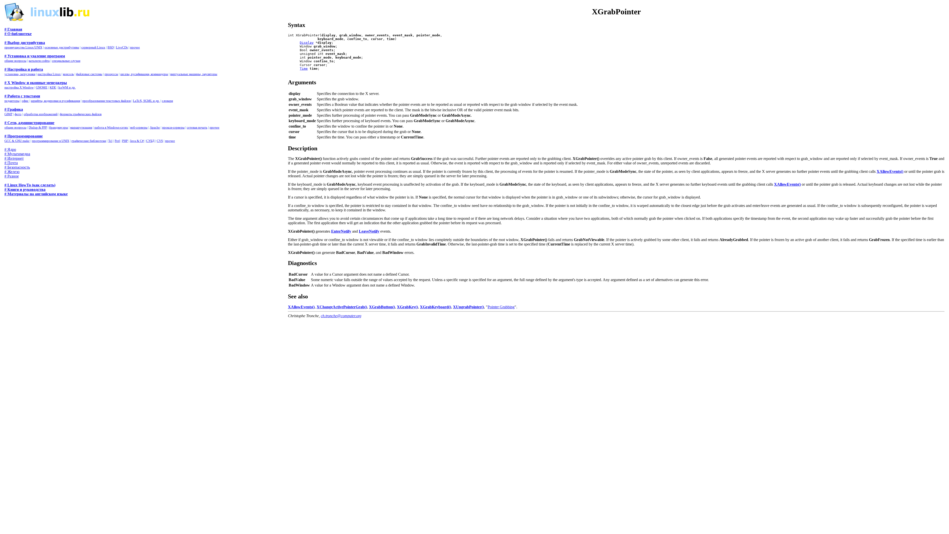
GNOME (41, 87)
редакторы (12, 101)
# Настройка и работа (23, 69)
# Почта (11, 163)
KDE (53, 87)
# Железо (12, 172)
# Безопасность (17, 167)
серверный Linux (93, 47)
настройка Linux (49, 74)
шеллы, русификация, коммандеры (144, 74)
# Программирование (23, 136)
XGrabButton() (382, 307)
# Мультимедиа (17, 154)
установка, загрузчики (19, 74)
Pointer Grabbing (501, 307)
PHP (125, 141)
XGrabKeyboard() (435, 307)
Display (307, 42)
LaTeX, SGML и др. (146, 101)
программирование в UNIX (50, 141)
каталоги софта (39, 61)
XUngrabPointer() (468, 307)
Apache (155, 127)
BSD (111, 47)
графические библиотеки (88, 141)
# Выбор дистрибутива (24, 43)
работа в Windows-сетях (111, 127)
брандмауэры (58, 127)
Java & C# (137, 141)
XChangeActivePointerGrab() (342, 307)
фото (18, 114)
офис (25, 101)
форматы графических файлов (81, 114)
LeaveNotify (369, 231)
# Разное (11, 176)
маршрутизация (81, 127)
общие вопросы (15, 61)
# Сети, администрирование (29, 123)
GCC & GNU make (17, 141)
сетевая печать (197, 127)
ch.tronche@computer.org (341, 316)
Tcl (110, 141)
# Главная (13, 29)
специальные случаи (66, 61)
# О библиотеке (18, 34)
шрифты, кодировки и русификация (55, 101)
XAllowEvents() (890, 171)
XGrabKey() (407, 307)
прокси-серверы (173, 127)
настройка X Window (19, 87)
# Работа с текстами (22, 96)
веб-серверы (139, 127)
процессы (111, 74)
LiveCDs (122, 47)
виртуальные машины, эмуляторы (193, 74)
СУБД (150, 141)
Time (304, 68)
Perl (117, 141)
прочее (135, 47)
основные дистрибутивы (61, 47)
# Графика (13, 109)
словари (167, 101)
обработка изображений (41, 114)
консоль (68, 74)
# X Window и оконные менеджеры (35, 83)
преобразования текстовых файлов (106, 101)
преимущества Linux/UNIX (23, 47)
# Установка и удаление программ (34, 56)
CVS (160, 141)
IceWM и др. (67, 87)
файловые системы (89, 74)
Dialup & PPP (38, 127)
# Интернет (14, 158)
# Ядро (10, 149)
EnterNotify (341, 231)
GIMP (8, 114)
